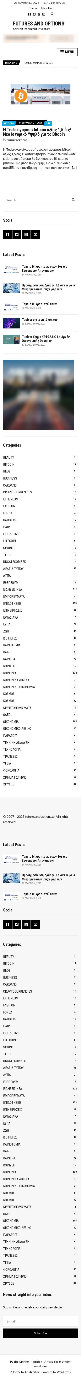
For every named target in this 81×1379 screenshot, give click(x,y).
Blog (6, 471)
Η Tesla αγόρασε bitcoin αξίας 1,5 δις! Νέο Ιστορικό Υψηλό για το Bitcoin (37, 132)
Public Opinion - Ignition (26, 1361)
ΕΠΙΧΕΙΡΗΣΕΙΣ (12, 610)
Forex (7, 513)
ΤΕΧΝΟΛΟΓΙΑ (12, 749)
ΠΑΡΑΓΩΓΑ (10, 736)
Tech (7, 555)
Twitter (34, 14)
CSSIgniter (32, 1372)
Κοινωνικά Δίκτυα (16, 680)
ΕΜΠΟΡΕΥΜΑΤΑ (14, 597)
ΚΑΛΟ (7, 652)
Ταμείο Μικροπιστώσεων (38, 62)
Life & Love (11, 534)
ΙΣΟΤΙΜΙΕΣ (10, 638)
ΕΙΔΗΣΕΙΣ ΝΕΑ (12, 590)
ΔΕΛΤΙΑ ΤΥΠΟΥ (13, 569)
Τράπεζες (10, 757)
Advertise (46, 8)
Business (10, 478)
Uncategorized (14, 562)
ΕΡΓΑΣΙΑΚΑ (10, 617)
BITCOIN (9, 123)
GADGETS (9, 520)
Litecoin (9, 541)
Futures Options (17, 140)
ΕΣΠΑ (6, 624)
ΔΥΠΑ (7, 576)
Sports (8, 548)
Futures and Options (38, 23)
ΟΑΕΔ (7, 715)
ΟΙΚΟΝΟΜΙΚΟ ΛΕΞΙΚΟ (17, 729)
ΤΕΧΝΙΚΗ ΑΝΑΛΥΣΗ (16, 743)
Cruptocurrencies (17, 492)
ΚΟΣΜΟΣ (9, 694)
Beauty (8, 457)
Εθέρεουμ (10, 583)
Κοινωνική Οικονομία (19, 687)
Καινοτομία (12, 645)
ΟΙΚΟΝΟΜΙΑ (11, 722)
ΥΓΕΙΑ (7, 763)
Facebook (29, 14)
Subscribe (40, 1333)
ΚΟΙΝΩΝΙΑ (9, 673)
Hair (6, 527)
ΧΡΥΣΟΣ (8, 784)
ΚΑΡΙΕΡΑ (9, 659)
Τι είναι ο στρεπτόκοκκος (40, 320)
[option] (51, 63)
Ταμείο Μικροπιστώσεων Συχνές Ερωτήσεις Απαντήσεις (44, 268)
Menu (69, 52)
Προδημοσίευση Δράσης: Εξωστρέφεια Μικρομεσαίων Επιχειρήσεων (48, 287)
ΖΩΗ (6, 631)
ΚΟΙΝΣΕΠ (9, 666)
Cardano (10, 485)
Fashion (9, 506)
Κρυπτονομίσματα (17, 708)
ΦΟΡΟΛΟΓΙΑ (11, 770)
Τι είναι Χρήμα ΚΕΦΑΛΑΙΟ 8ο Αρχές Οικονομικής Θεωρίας (46, 339)
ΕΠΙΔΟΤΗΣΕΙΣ (12, 604)
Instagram (38, 14)
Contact (33, 8)
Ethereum (10, 499)
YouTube (43, 14)
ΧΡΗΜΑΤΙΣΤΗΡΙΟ (15, 777)
